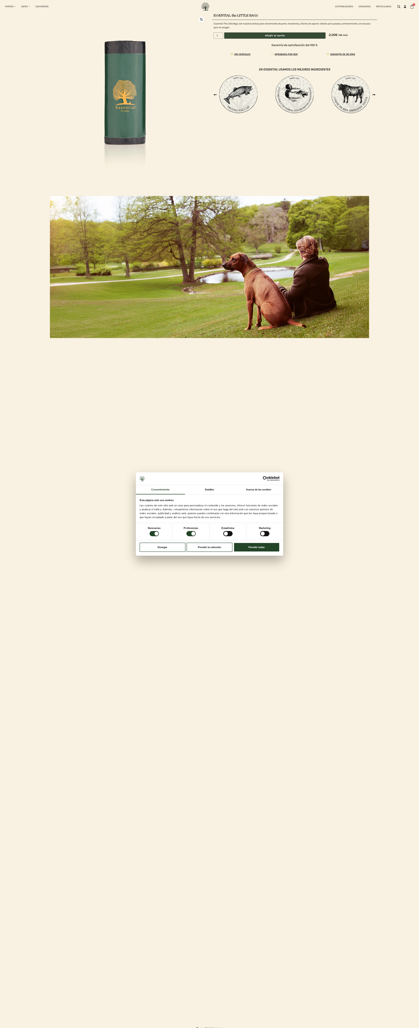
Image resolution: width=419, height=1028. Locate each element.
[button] (201, 19)
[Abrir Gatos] (29, 6)
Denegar (162, 547)
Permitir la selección (209, 547)
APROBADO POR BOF (286, 54)
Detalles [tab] (209, 489)
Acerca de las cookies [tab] (258, 489)
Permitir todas (256, 547)
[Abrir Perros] (15, 6)
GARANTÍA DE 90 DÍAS (342, 54)
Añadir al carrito (275, 35)
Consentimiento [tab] (160, 489)
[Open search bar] (399, 6)
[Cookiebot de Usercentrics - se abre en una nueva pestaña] (265, 478)
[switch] (191, 533)
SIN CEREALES (242, 54)
